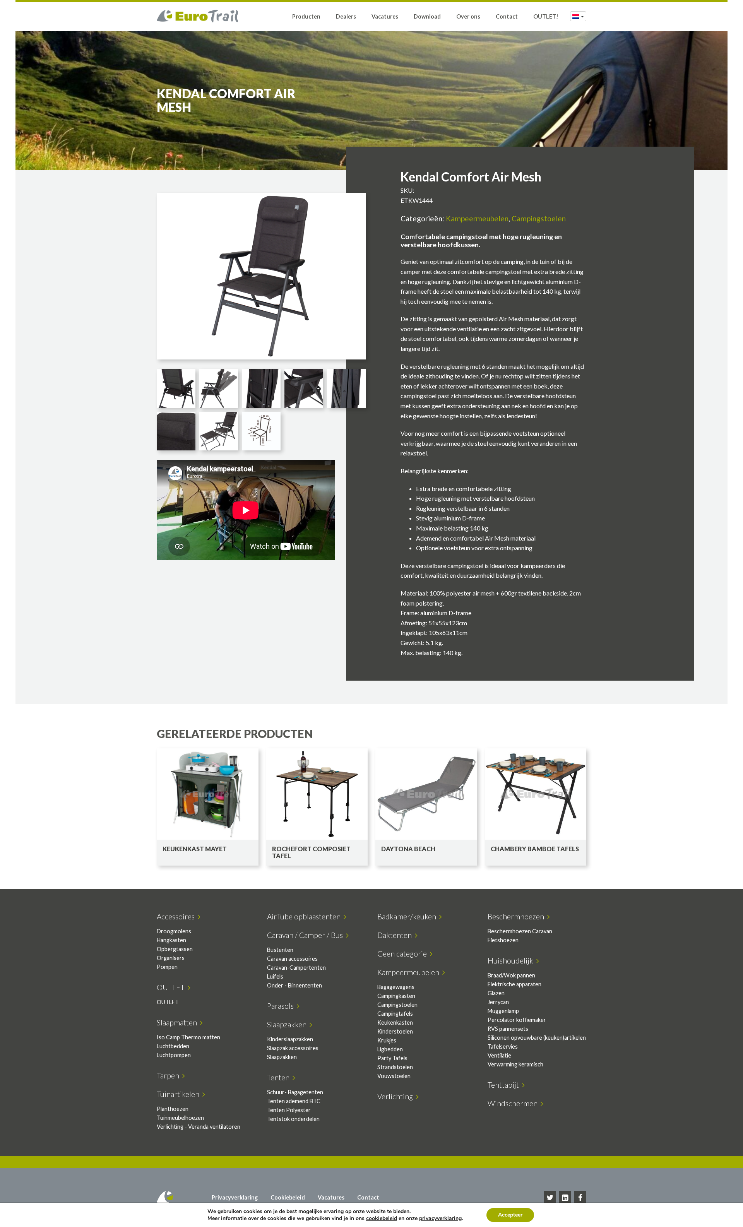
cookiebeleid (381, 1218)
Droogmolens (174, 931)
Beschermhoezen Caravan (520, 931)
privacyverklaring (440, 1218)
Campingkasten (396, 996)
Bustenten (280, 949)
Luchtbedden (173, 1046)
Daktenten (396, 935)
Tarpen (169, 1075)
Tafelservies (503, 1046)
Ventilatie (499, 1055)
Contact (507, 16)
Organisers (171, 958)
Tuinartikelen (179, 1094)
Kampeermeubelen (477, 218)
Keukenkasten (395, 1022)
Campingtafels (395, 1013)
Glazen (496, 993)
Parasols (282, 1005)
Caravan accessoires (292, 958)
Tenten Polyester (289, 1110)
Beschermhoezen (517, 916)
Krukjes (386, 1040)
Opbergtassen (175, 949)
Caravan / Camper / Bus (306, 935)
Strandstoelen (395, 1067)
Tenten (280, 1077)
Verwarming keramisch (515, 1064)
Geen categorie (403, 953)
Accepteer (510, 1214)
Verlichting (396, 1096)
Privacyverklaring (235, 1197)
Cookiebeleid (287, 1197)
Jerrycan (498, 1002)
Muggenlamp (503, 1011)
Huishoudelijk (512, 960)
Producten (306, 16)
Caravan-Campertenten (296, 967)
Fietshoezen (503, 940)
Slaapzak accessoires (292, 1048)
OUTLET (172, 987)
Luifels (275, 976)
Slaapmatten (178, 1022)
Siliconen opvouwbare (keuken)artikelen (537, 1037)
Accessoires (177, 916)
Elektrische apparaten (514, 984)
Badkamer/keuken (408, 916)
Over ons (468, 16)
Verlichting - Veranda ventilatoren (198, 1126)
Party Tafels (392, 1058)
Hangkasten (171, 940)
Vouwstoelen (394, 1076)
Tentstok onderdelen (293, 1119)
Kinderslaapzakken (290, 1039)
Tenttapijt (505, 1084)
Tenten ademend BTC (293, 1101)
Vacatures (385, 16)
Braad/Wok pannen (511, 975)
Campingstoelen (539, 218)
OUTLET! (545, 16)
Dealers (346, 16)
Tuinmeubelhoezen (180, 1117)
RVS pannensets (508, 1028)
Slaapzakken (288, 1024)
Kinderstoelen (395, 1031)
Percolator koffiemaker (517, 1020)
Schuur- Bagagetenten (295, 1092)
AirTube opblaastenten (305, 916)
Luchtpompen (174, 1055)
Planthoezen (172, 1108)
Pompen (167, 966)
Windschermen (514, 1103)
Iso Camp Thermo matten (188, 1037)
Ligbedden (390, 1049)
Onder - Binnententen (294, 985)
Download (427, 16)
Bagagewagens (395, 987)
